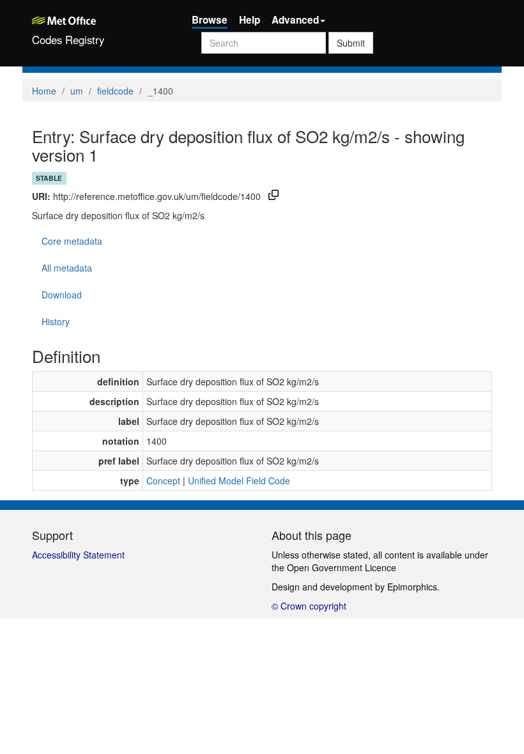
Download (62, 294)
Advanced (295, 20)
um (76, 90)
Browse (209, 20)
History (56, 321)
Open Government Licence (341, 567)
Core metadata (72, 241)
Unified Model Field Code (239, 480)
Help (249, 20)
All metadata (67, 267)
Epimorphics (412, 586)
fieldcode (115, 90)
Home (44, 90)
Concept (163, 480)
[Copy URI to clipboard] (273, 196)
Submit (351, 42)
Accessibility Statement (78, 554)
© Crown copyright (309, 605)
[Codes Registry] (102, 19)
